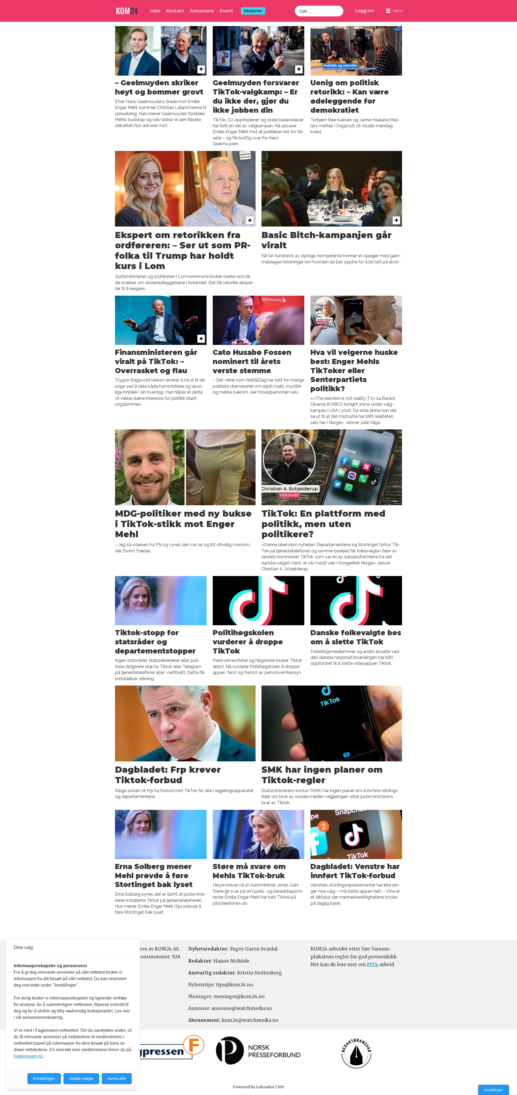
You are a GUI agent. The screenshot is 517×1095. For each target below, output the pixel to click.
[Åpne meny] (395, 10)
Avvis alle (116, 1078)
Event (226, 10)
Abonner (253, 10)
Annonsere (202, 10)
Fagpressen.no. (29, 1056)
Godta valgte (81, 1078)
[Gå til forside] (127, 11)
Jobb (154, 10)
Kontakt (175, 10)
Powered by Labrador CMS (258, 1087)
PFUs (372, 964)
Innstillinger (493, 1090)
